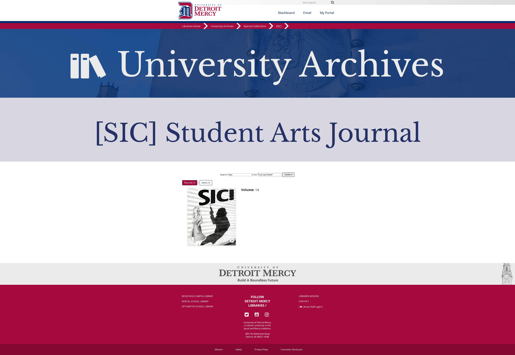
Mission (219, 349)
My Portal (327, 12)
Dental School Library (195, 301)
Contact (304, 301)
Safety (239, 349)
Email (307, 12)
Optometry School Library (197, 306)
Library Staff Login (311, 306)
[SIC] (278, 26)
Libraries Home (191, 26)
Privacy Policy (261, 349)
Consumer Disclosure (291, 349)
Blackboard (286, 12)
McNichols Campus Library (197, 296)
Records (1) (189, 182)
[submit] (333, 2)
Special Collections (255, 26)
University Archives (222, 26)
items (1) (206, 182)
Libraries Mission (309, 296)
